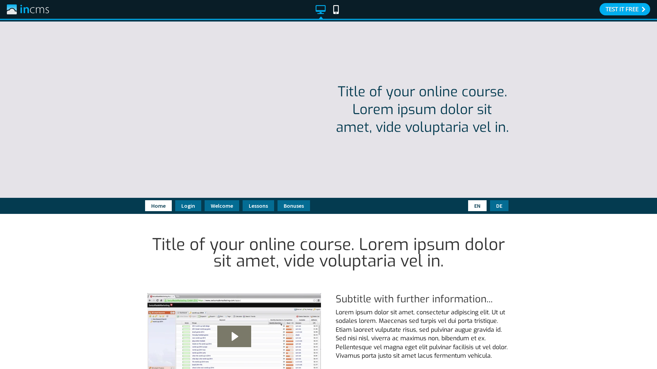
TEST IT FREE (623, 9)
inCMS (28, 9)
